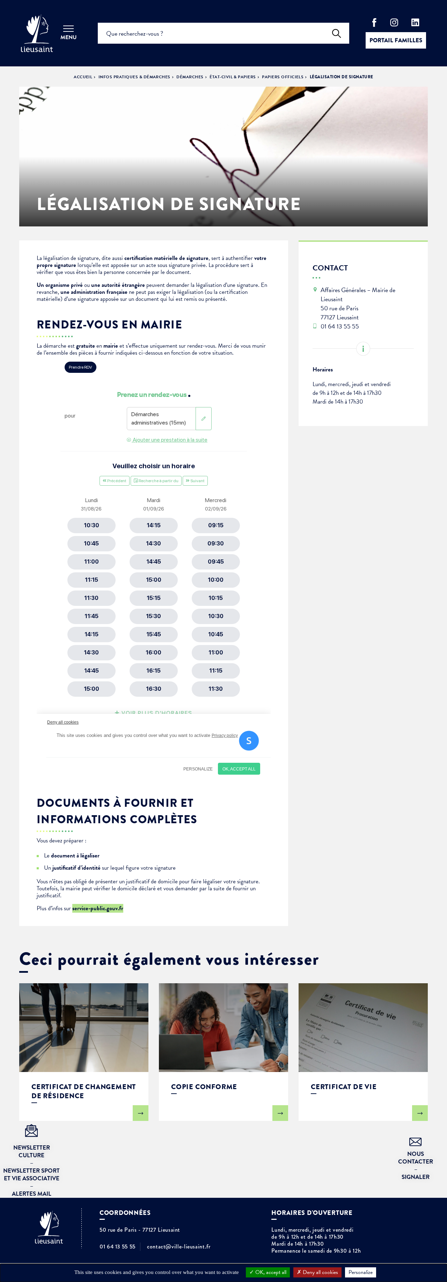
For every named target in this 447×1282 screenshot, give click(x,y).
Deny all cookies (319, 1272)
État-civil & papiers (233, 77)
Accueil (83, 77)
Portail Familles (395, 40)
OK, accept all (270, 1272)
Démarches (189, 77)
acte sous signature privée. (177, 265)
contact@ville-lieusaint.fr (179, 1246)
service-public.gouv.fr (97, 908)
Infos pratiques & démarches (134, 77)
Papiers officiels (282, 77)
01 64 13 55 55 (117, 1246)
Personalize (361, 1272)
